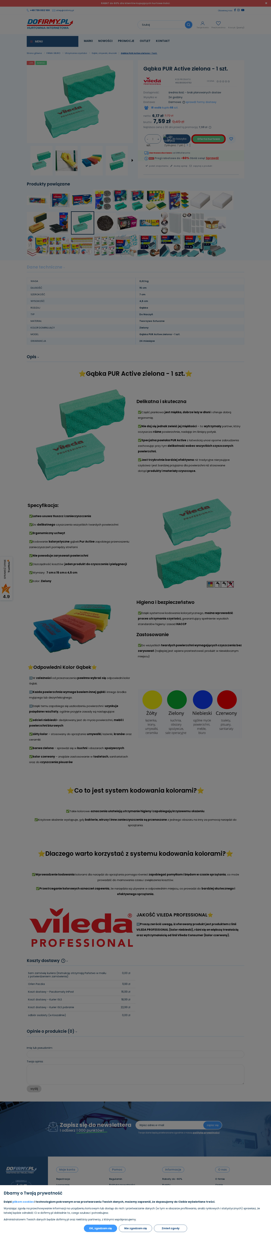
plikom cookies (23, 1202)
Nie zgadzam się (135, 1228)
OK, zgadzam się (100, 1228)
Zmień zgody (171, 1228)
